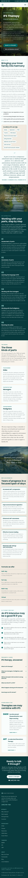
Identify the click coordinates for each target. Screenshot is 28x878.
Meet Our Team (5, 854)
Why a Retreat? (5, 812)
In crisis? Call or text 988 (21, 1)
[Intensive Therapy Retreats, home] (2, 5)
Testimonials (4, 857)
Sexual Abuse (4, 836)
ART (2, 847)
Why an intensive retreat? (12, 49)
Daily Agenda (4, 814)
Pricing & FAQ (4, 816)
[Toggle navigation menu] (25, 4)
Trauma (3, 828)
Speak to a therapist (10, 45)
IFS (2, 845)
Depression (4, 831)
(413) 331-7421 (5, 1)
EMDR (3, 843)
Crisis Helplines (5, 862)
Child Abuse (4, 833)
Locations (3, 819)
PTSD (2, 826)
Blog (2, 859)
